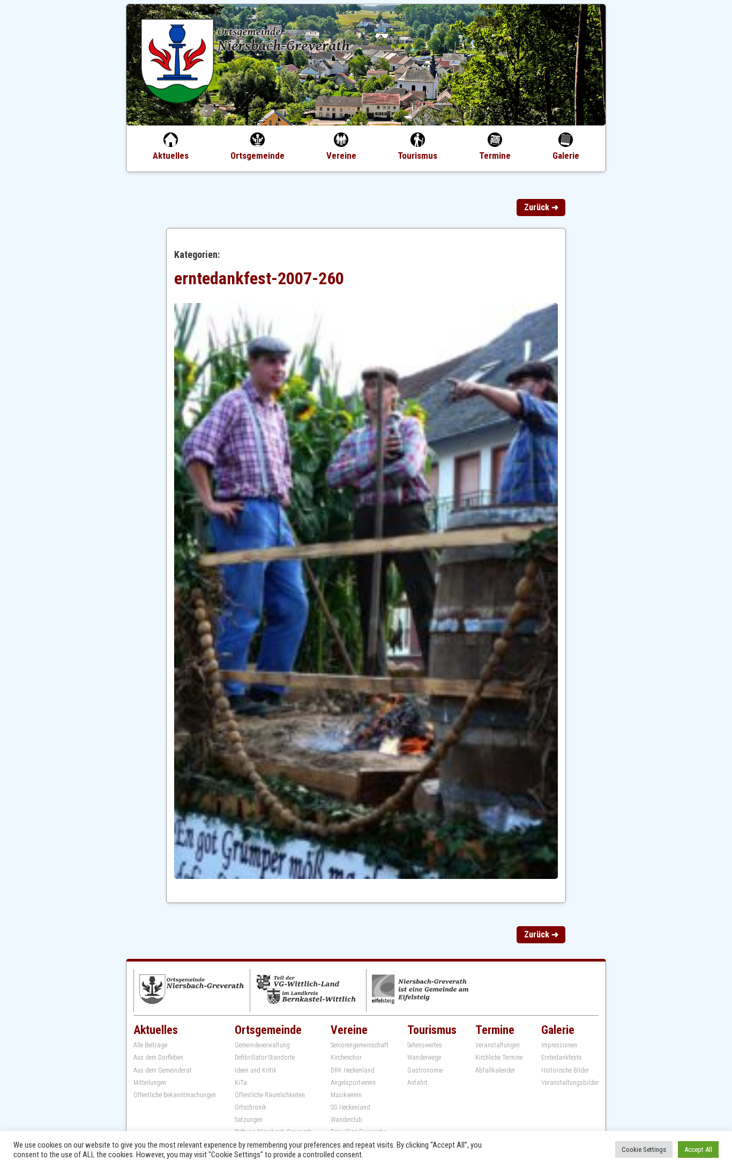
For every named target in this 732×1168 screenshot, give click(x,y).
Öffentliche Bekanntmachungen (174, 1095)
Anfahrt (417, 1082)
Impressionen (559, 1045)
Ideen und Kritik (256, 1070)
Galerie (565, 155)
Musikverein (346, 1095)
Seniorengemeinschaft (360, 1045)
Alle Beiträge (150, 1045)
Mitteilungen (149, 1082)
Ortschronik (250, 1107)
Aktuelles (171, 155)
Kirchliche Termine (498, 1057)
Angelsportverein (353, 1082)
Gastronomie (425, 1070)
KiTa (241, 1082)
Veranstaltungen (497, 1045)
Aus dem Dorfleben (158, 1057)
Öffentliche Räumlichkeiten (270, 1095)
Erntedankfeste (561, 1057)
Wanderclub (346, 1119)
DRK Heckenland (353, 1070)
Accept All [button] (698, 1149)
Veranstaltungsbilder (570, 1082)
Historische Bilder (565, 1070)
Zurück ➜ (541, 207)
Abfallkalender (495, 1070)
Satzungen (249, 1119)
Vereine (341, 155)
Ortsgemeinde (257, 155)
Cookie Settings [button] (644, 1149)
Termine (495, 155)
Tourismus (417, 155)
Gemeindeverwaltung (262, 1045)
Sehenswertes (424, 1045)
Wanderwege (424, 1057)
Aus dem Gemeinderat (162, 1070)
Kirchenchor (346, 1057)
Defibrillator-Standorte (265, 1057)
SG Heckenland (350, 1107)
